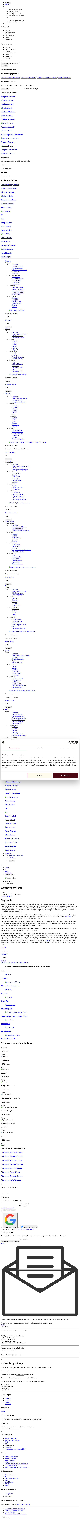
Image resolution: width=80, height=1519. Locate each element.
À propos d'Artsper (10, 1438)
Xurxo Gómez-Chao (11, 513)
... (7, 869)
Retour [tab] (3, 1243)
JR (5, 1477)
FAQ (6, 1442)
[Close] (1, 1184)
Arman (7, 1485)
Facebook (8, 1398)
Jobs (6, 1444)
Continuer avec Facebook (30, 1227)
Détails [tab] (40, 748)
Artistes (7, 871)
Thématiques (9, 1493)
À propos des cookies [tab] (66, 748)
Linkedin (7, 1400)
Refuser (39, 775)
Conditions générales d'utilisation (15, 1509)
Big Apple (68, 916)
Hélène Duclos (9, 641)
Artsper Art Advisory (11, 1456)
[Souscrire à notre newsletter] (1, 1431)
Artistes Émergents (6, 896)
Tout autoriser (65, 775)
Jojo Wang (8, 320)
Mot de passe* (23, 1206)
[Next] (3, 971)
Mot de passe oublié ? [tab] (7, 1208)
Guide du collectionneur (12, 1440)
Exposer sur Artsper (11, 1465)
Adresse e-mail (23, 1239)
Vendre (7, 4)
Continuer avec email (9, 1210)
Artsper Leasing (10, 1460)
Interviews (8, 1495)
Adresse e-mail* (24, 1204)
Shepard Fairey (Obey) (12, 1478)
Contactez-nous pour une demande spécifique (15, 962)
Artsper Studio (9, 1462)
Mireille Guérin (9, 700)
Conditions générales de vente (14, 1510)
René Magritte (9, 1482)
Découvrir (8, 327)
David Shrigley (9, 577)
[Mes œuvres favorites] (5, 8)
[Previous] (1, 971)
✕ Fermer (4, 65)
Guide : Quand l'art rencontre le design (16, 1467)
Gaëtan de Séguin (10, 384)
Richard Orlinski (10, 1475)
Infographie (8, 1447)
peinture (47, 940)
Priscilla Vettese (9, 452)
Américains (8, 873)
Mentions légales (10, 1512)
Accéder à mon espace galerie (25, 1229)
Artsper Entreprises (10, 1458)
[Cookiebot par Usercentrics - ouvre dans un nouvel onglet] (69, 742)
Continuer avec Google (10, 1227)
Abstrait (3, 961)
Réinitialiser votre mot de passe (10, 1241)
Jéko (6, 1480)
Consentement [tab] (14, 748)
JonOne (7, 1484)
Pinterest (7, 1402)
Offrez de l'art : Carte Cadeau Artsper (16, 1464)
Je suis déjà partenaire (23, 1504)
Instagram (8, 1404)
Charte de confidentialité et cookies (15, 1514)
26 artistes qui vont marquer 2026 (15, 1449)
